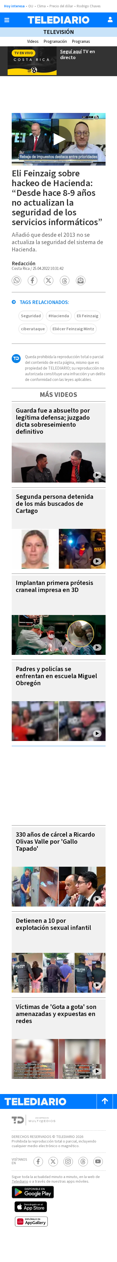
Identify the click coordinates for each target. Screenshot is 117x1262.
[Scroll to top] (105, 1101)
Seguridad (31, 316)
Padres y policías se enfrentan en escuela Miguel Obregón (56, 676)
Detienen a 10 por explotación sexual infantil (53, 924)
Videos (33, 41)
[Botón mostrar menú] (7, 20)
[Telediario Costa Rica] (58, 19)
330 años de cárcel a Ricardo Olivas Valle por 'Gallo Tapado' (55, 841)
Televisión (58, 32)
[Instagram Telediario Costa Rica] (68, 1161)
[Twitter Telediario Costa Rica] (53, 1161)
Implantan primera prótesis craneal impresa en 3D (54, 586)
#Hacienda (58, 316)
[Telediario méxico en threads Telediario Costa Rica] (83, 1161)
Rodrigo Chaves (88, 6)
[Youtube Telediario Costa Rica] (98, 1161)
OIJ (30, 6)
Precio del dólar (61, 6)
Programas (81, 41)
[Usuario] (110, 19)
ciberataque (33, 329)
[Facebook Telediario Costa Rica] (38, 1161)
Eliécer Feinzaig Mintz (73, 329)
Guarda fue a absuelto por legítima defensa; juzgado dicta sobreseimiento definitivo (53, 421)
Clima (41, 6)
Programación (55, 41)
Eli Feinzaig (87, 316)
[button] (16, 280)
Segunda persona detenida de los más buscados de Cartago (54, 504)
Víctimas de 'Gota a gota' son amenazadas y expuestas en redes (56, 1014)
